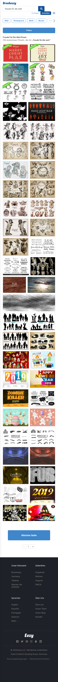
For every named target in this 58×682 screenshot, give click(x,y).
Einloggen (35, 13)
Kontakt (38, 617)
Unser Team (40, 608)
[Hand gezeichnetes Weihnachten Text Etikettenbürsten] (42, 92)
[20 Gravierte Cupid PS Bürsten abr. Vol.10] (15, 247)
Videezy (15, 580)
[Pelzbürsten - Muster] (42, 475)
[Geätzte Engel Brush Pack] (15, 92)
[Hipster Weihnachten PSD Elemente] (15, 72)
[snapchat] (36, 641)
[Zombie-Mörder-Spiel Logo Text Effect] (15, 398)
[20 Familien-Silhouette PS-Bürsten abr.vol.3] (15, 341)
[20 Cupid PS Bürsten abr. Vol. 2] (15, 151)
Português (16, 613)
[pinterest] (27, 641)
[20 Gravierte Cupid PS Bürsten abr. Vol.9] (42, 227)
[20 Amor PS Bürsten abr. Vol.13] (15, 208)
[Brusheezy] (9, 3)
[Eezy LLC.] (29, 636)
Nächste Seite (29, 535)
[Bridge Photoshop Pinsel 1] (15, 437)
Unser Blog (40, 613)
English (14, 604)
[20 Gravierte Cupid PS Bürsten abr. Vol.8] (42, 189)
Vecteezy (15, 576)
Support (39, 580)
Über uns (39, 604)
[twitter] (22, 641)
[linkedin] (40, 641)
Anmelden (46, 13)
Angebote (39, 572)
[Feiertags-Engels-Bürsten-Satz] (42, 72)
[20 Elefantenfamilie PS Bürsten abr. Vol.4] (42, 341)
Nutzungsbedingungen (17, 659)
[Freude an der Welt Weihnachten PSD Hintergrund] (15, 53)
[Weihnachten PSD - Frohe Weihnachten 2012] (41, 513)
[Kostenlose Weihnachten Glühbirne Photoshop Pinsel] (41, 111)
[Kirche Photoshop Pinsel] (16, 475)
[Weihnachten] (16, 360)
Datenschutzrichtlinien (39, 659)
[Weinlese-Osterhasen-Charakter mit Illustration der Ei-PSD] (15, 417)
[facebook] (17, 641)
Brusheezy (16, 572)
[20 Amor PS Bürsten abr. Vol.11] (15, 227)
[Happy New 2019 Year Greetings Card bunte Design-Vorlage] (42, 379)
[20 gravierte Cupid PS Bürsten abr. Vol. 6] (42, 170)
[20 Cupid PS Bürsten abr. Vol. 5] (15, 170)
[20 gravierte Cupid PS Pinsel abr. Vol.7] (15, 189)
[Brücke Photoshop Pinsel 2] (42, 437)
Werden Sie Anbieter (16, 585)
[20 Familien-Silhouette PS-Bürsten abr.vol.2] (42, 322)
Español (15, 608)
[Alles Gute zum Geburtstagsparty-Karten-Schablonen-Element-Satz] (42, 360)
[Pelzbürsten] (29, 302)
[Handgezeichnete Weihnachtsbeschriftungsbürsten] (42, 247)
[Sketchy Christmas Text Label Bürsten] (16, 266)
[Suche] (41, 8)
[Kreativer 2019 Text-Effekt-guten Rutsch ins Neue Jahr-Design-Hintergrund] (15, 379)
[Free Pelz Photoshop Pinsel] (14, 285)
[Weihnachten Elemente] (15, 513)
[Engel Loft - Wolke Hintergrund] (41, 285)
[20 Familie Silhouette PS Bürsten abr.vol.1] (15, 322)
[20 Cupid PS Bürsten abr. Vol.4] (15, 131)
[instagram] (31, 641)
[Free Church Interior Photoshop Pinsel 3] (15, 456)
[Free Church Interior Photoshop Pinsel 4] (42, 456)
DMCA (38, 584)
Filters (29, 30)
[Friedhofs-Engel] (42, 266)
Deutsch (15, 617)
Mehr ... (14, 621)
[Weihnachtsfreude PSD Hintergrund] (42, 53)
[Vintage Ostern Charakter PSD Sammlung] (42, 417)
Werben (39, 576)
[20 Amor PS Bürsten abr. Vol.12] (42, 208)
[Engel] (15, 111)
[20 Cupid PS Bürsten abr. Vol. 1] (42, 151)
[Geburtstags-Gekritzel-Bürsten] (42, 398)
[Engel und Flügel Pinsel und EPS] (15, 494)
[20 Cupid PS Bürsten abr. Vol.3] (42, 131)
